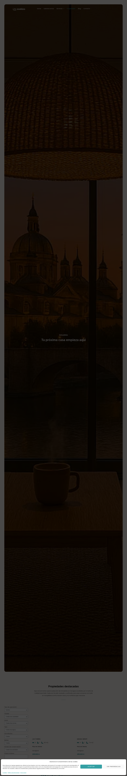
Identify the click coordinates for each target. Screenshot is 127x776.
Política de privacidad (13, 772)
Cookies (5, 772)
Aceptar (91, 766)
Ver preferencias (114, 766)
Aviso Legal (23, 772)
